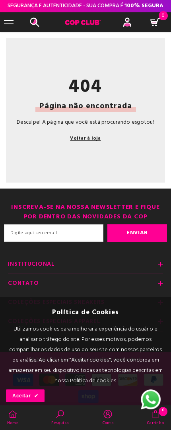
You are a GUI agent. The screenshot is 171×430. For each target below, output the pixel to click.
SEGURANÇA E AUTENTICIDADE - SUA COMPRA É (85, 5)
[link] (60, 417)
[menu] (9, 22)
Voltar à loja (85, 138)
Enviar (137, 232)
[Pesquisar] (35, 22)
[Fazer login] (127, 22)
